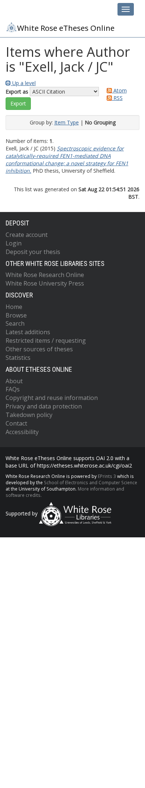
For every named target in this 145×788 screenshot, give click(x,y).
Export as (17, 91)
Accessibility (22, 432)
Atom (119, 90)
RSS (117, 97)
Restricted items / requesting (46, 340)
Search (15, 323)
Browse (16, 315)
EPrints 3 (107, 476)
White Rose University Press (45, 283)
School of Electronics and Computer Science (90, 482)
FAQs (13, 389)
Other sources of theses (39, 349)
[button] (18, 103)
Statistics (18, 358)
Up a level (23, 83)
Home (14, 307)
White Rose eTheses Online (66, 28)
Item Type (66, 122)
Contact (16, 423)
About (14, 381)
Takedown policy (29, 415)
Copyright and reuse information (52, 398)
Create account (27, 235)
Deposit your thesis (33, 252)
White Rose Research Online (45, 275)
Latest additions (28, 332)
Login (14, 243)
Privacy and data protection (44, 406)
